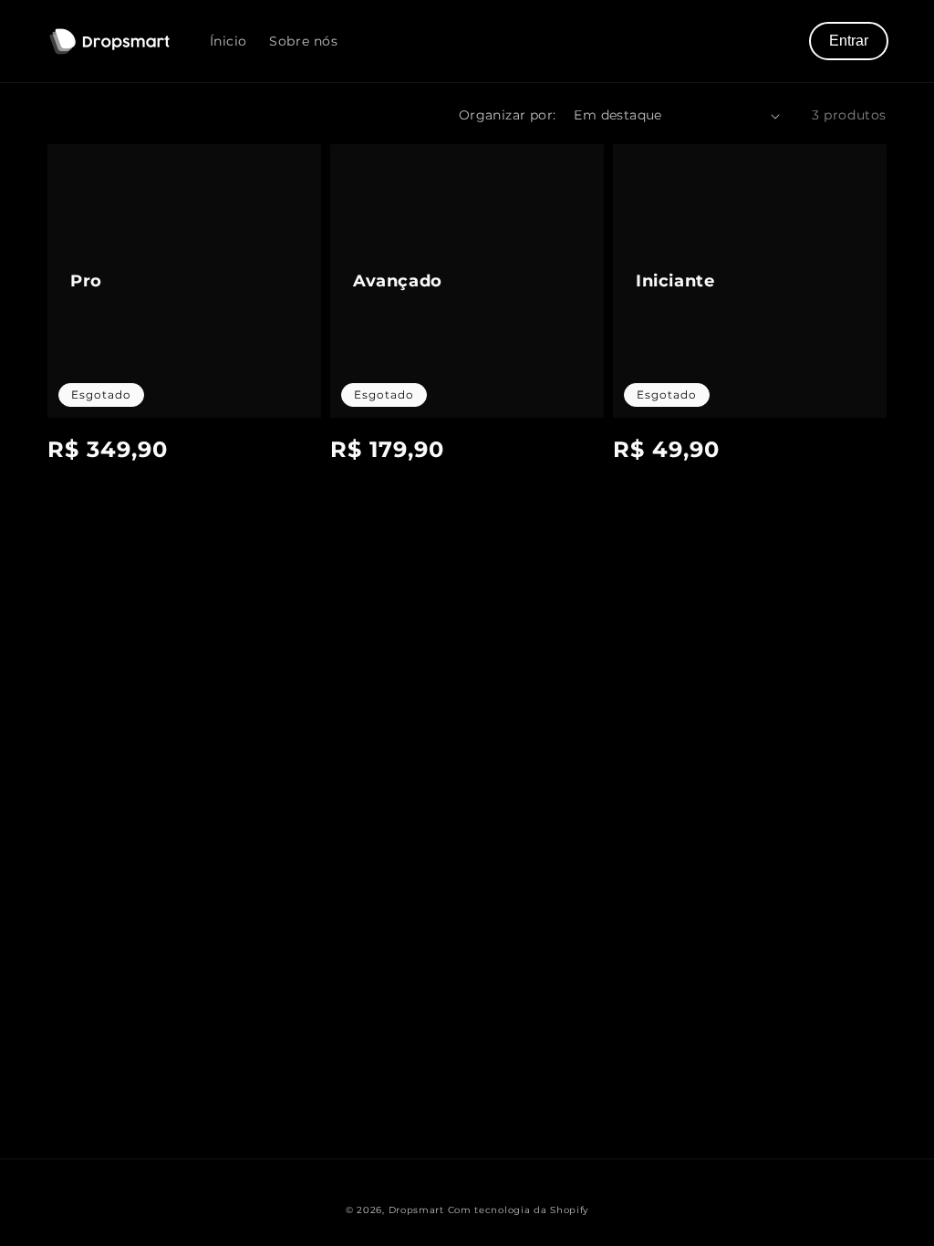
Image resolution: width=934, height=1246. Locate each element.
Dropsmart (416, 1210)
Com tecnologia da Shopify (518, 1210)
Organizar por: (507, 115)
